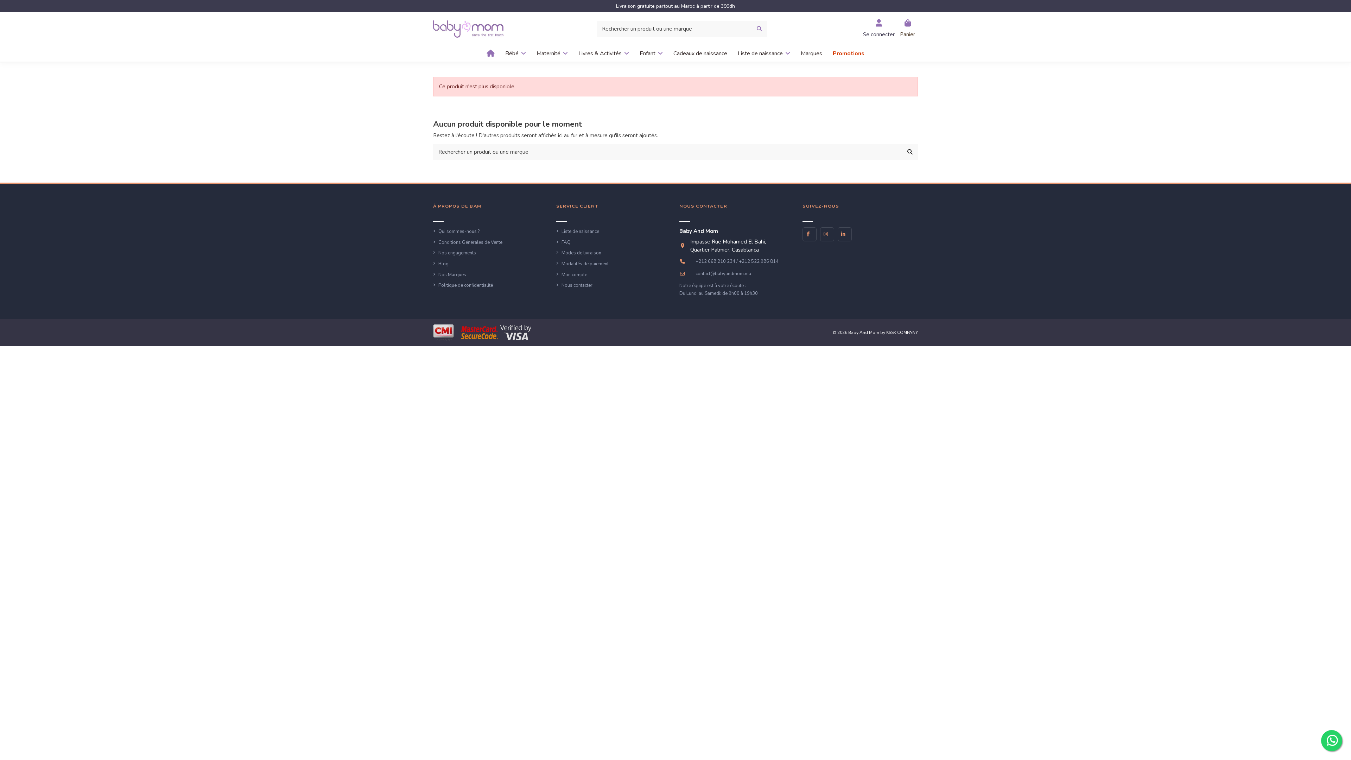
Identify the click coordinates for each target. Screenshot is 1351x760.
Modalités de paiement (585, 264)
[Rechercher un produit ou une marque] (759, 29)
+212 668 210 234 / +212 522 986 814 (737, 261)
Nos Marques (452, 275)
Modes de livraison (581, 253)
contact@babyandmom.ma (723, 274)
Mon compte (574, 275)
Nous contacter (577, 285)
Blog (443, 264)
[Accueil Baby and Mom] (468, 28)
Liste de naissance (580, 231)
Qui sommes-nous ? (459, 231)
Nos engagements (457, 253)
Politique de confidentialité (465, 285)
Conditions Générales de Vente (470, 242)
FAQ (566, 242)
